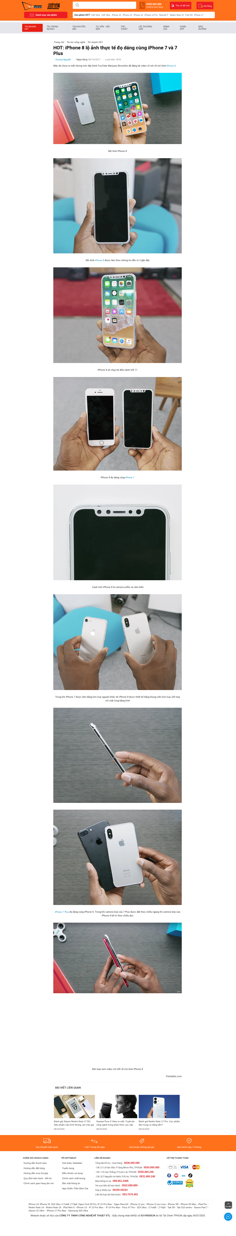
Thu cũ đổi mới (183, 5)
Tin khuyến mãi (78, 27)
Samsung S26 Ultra (78, 1210)
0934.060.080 (151, 1167)
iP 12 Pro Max (105, 1204)
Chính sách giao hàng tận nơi (39, 1183)
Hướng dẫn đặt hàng (34, 1168)
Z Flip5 (162, 1207)
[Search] (77, 5)
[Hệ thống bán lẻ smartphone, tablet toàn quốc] (33, 5)
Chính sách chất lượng (73, 1178)
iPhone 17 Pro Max (56, 1210)
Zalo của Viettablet (184, 1175)
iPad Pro (203, 1204)
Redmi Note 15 (177, 15)
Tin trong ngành (52, 27)
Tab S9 (171, 1207)
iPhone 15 (127, 15)
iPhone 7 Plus (62, 912)
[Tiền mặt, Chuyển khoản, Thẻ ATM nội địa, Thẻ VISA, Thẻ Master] (184, 1167)
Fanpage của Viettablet (170, 1175)
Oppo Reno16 (121, 1204)
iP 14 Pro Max (113, 1207)
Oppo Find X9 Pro (87, 1204)
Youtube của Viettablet (177, 1175)
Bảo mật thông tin (71, 1183)
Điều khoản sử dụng (72, 1173)
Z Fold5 (152, 1207)
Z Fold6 (65, 1204)
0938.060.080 (154, 5)
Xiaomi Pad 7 (200, 1207)
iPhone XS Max (188, 1204)
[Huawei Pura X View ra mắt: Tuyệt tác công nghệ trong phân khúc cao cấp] (116, 1106)
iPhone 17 (198, 15)
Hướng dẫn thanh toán (35, 1163)
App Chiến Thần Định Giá (75, 1188)
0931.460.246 (147, 1176)
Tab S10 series (184, 1207)
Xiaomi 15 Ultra (36, 1210)
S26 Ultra (95, 15)
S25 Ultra (105, 15)
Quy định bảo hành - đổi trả (38, 1178)
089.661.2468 (120, 1181)
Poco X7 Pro (128, 1207)
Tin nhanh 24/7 (30, 27)
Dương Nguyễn (64, 59)
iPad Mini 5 (68, 1207)
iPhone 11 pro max (156, 1204)
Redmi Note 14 (36, 1207)
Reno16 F (163, 15)
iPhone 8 (171, 65)
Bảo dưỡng (202, 27)
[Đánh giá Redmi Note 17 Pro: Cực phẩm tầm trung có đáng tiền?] (159, 1106)
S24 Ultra (56, 1204)
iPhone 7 (129, 477)
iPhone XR (173, 1204)
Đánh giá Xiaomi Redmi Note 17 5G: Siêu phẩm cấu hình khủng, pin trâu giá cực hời (74, 1123)
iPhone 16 (116, 15)
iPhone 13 (82, 1207)
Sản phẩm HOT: (82, 15)
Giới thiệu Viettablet (72, 1163)
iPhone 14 (138, 15)
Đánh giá (166, 27)
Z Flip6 (73, 1204)
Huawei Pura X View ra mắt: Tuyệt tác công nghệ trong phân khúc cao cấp (115, 1123)
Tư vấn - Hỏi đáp (103, 27)
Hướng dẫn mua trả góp (36, 1173)
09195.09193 (120, 1190)
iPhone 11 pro (137, 1204)
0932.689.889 (130, 1185)
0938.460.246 (146, 1172)
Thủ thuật (124, 27)
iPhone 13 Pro (151, 15)
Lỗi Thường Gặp (145, 27)
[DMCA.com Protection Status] (188, 1183)
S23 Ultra (141, 1207)
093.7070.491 (130, 1194)
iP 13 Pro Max (96, 1207)
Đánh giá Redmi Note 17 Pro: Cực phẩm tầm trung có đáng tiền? (159, 1123)
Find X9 (188, 15)
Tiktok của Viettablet (191, 1175)
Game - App (184, 27)
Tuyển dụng (68, 1168)
